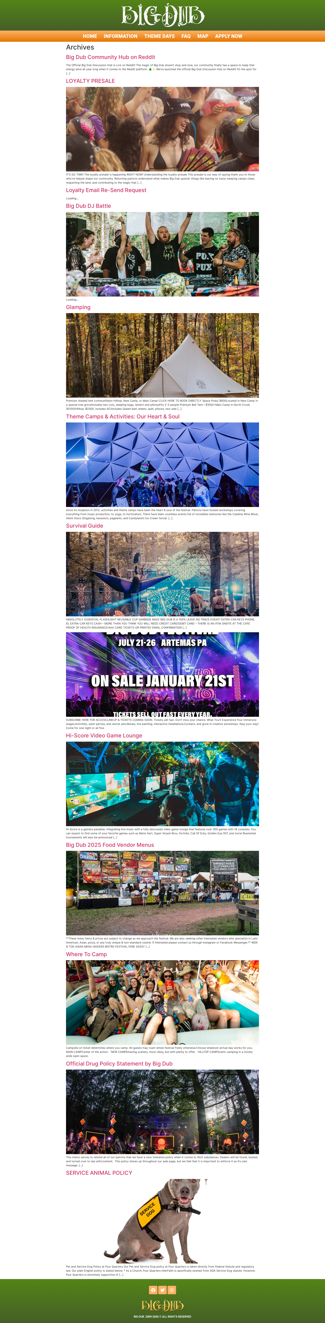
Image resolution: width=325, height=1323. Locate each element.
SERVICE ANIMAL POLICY (99, 1173)
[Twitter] (162, 1290)
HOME (90, 36)
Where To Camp (86, 954)
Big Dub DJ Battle (88, 206)
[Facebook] (153, 1290)
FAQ (186, 36)
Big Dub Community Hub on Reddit (110, 57)
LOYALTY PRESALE (90, 81)
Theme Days (159, 36)
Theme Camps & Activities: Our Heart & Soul (123, 416)
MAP (202, 36)
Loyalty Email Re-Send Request (106, 190)
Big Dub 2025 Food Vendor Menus (110, 845)
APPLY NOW (228, 36)
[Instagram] (172, 1290)
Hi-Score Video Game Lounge (104, 735)
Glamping (78, 307)
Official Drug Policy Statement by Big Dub (119, 1063)
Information (120, 36)
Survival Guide (84, 525)
